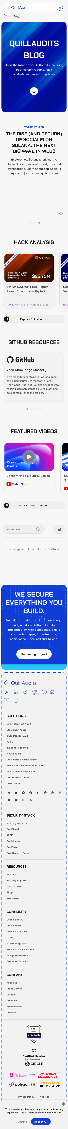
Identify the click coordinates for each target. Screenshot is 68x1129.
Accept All (40, 1121)
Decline (22, 1121)
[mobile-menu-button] (60, 8)
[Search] (38, 529)
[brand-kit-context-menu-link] (18, 8)
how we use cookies (49, 1112)
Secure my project (34, 654)
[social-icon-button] (6, 692)
